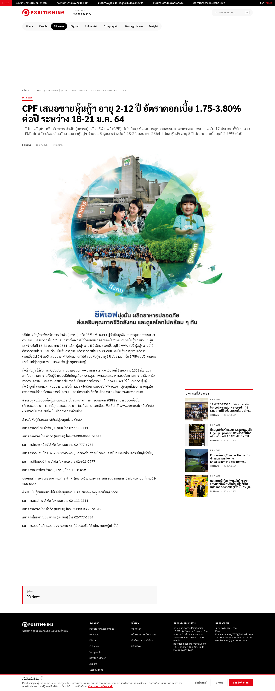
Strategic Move (133, 26)
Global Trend (96, 670)
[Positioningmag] (43, 12)
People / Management (101, 629)
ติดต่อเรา (136, 629)
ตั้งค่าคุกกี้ (201, 683)
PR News (59, 26)
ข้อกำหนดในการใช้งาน (142, 640)
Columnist (91, 26)
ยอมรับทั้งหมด (241, 683)
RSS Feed (136, 646)
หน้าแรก (26, 90)
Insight (153, 26)
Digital (75, 26)
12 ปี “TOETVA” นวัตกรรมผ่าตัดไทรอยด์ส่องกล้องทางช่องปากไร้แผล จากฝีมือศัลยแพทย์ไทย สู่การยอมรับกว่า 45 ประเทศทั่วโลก (230, 407)
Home (29, 26)
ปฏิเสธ (220, 683)
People (43, 26)
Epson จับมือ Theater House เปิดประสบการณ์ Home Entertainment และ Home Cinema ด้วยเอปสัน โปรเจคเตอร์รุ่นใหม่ (231, 458)
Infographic (111, 26)
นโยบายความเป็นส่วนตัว (143, 635)
